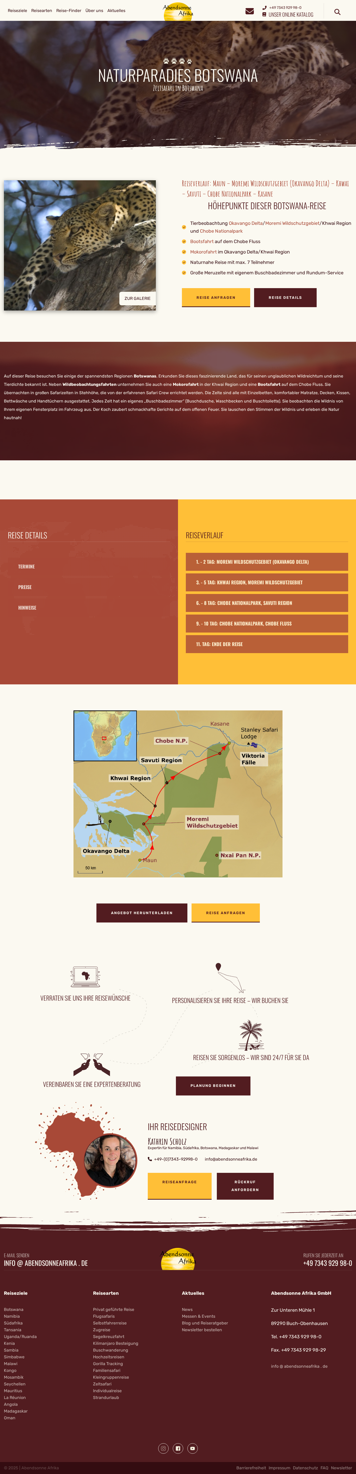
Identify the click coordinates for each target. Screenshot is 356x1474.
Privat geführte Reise (113, 1309)
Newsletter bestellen (202, 1329)
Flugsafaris (104, 1316)
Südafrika (13, 1323)
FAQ (324, 1467)
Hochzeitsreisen (108, 1356)
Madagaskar (16, 1411)
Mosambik (13, 1377)
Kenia (9, 1343)
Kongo (10, 1370)
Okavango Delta (246, 223)
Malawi (10, 1363)
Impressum (279, 1467)
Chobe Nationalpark (221, 231)
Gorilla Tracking (108, 1363)
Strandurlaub (106, 1397)
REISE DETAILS (285, 297)
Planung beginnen (213, 1085)
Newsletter (341, 1467)
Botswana (13, 1309)
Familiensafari (106, 1370)
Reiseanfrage (179, 1182)
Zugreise (101, 1329)
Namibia (12, 1316)
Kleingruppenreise (111, 1377)
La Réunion (15, 1397)
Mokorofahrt (203, 252)
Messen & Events (198, 1316)
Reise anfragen (216, 297)
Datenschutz (305, 1467)
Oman (9, 1417)
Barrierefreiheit (251, 1467)
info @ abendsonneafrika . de (46, 1263)
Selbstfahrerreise (110, 1323)
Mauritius (13, 1390)
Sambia (11, 1350)
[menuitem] (17, 10)
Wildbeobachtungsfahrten (89, 384)
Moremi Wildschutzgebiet (292, 223)
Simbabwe (14, 1356)
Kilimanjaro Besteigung (115, 1343)
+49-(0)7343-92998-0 (176, 1159)
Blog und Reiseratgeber (205, 1323)
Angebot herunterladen (142, 913)
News (187, 1309)
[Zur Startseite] (178, 11)
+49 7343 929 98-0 (327, 1263)
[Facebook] (178, 1448)
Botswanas (145, 376)
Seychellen (15, 1384)
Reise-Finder (68, 10)
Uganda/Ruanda (20, 1336)
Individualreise (107, 1390)
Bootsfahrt (202, 241)
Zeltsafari (102, 1384)
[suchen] (337, 12)
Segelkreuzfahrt (108, 1336)
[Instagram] (163, 1448)
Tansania (12, 1329)
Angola (11, 1404)
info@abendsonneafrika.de (231, 1159)
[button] (89, 245)
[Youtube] (192, 1448)
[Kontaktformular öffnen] (249, 10)
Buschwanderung (110, 1350)
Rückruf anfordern (245, 1186)
